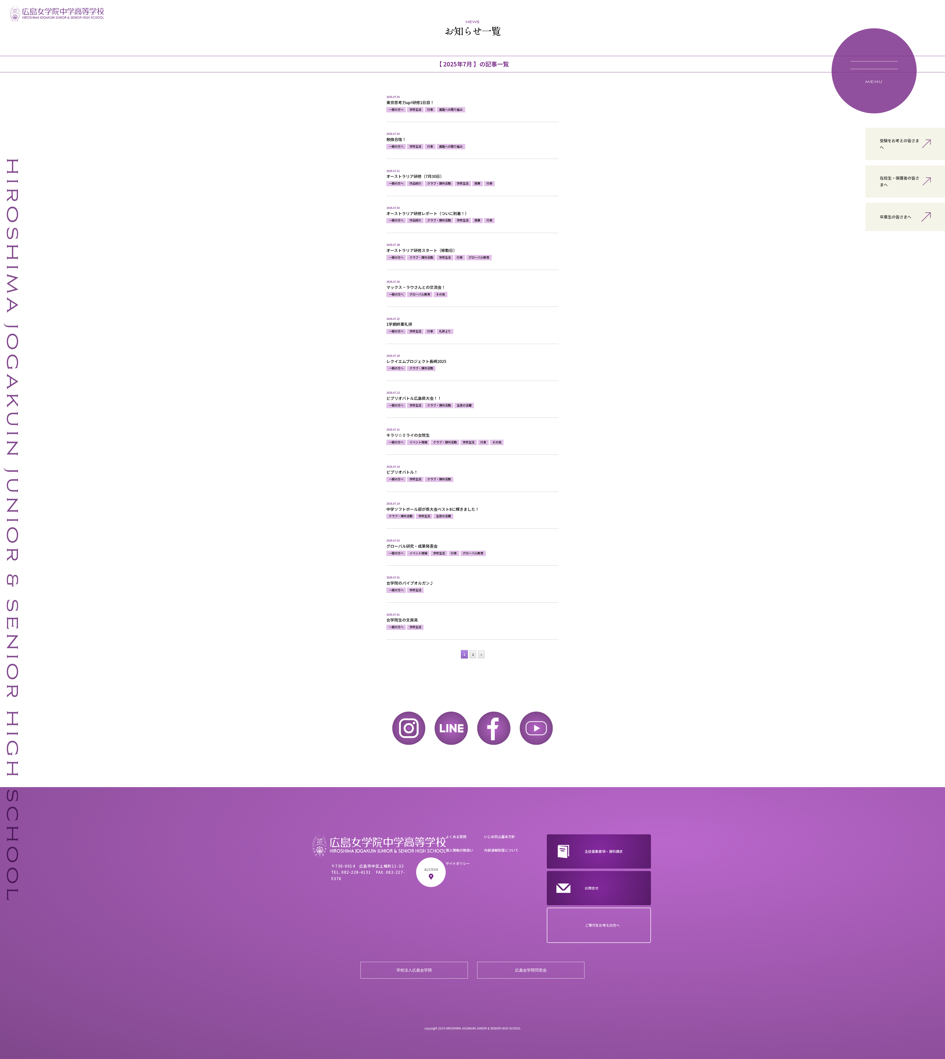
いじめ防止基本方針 (499, 836)
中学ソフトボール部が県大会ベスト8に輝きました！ (432, 509)
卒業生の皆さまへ (895, 217)
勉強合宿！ (396, 139)
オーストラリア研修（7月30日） (415, 176)
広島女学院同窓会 (531, 970)
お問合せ (591, 888)
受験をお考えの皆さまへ (899, 144)
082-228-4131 (356, 872)
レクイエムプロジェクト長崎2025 (416, 361)
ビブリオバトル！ (402, 472)
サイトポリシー (458, 863)
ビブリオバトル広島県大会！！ (413, 398)
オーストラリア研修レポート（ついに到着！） (427, 213)
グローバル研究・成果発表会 (412, 546)
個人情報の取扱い (459, 850)
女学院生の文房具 (402, 620)
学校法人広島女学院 (414, 970)
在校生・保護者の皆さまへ (899, 181)
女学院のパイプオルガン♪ (410, 583)
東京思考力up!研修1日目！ (410, 102)
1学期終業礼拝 (399, 324)
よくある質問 (456, 836)
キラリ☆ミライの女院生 (408, 435)
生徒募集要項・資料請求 (604, 851)
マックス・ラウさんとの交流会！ (415, 287)
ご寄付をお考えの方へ (602, 925)
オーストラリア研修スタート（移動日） (421, 250)
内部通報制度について (501, 850)
